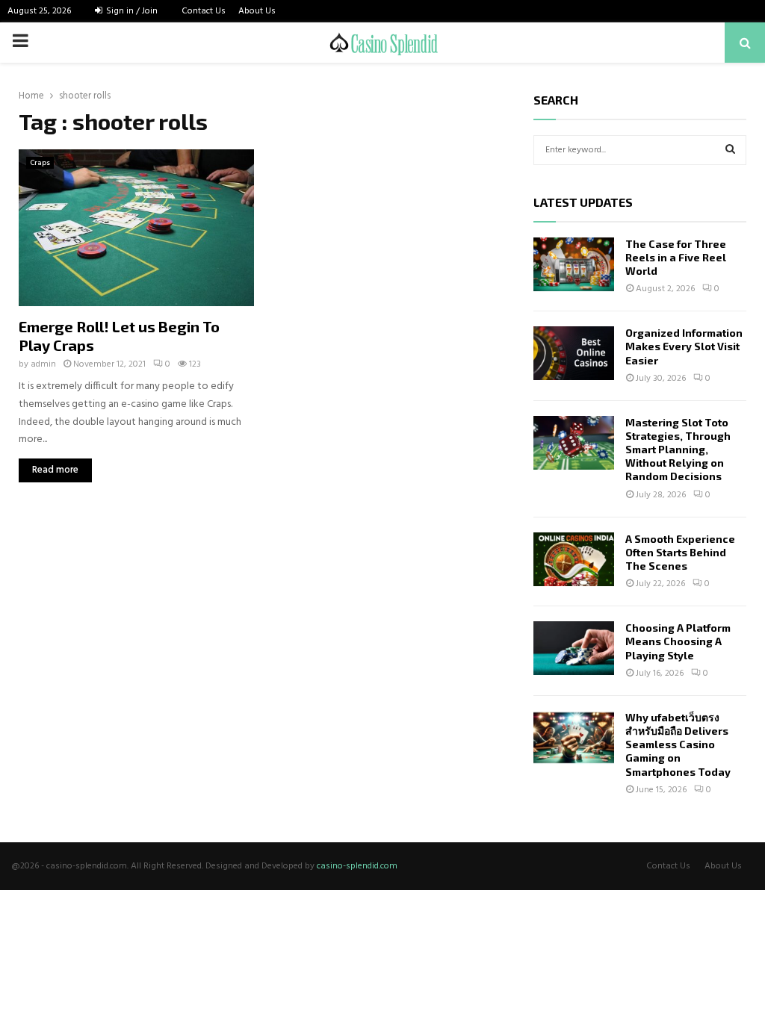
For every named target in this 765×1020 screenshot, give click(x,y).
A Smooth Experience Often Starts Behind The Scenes (680, 552)
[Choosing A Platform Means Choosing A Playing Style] (573, 648)
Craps (40, 163)
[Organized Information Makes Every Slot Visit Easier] (573, 353)
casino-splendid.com (357, 866)
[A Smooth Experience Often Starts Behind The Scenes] (573, 559)
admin (43, 364)
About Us (257, 11)
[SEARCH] (730, 150)
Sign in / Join (131, 11)
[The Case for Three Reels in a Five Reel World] (573, 264)
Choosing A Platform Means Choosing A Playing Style (678, 641)
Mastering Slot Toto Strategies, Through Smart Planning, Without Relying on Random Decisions (678, 449)
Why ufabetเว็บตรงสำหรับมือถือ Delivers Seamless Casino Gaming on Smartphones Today (678, 744)
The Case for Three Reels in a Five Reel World (675, 257)
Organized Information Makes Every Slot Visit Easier (684, 346)
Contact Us (204, 11)
